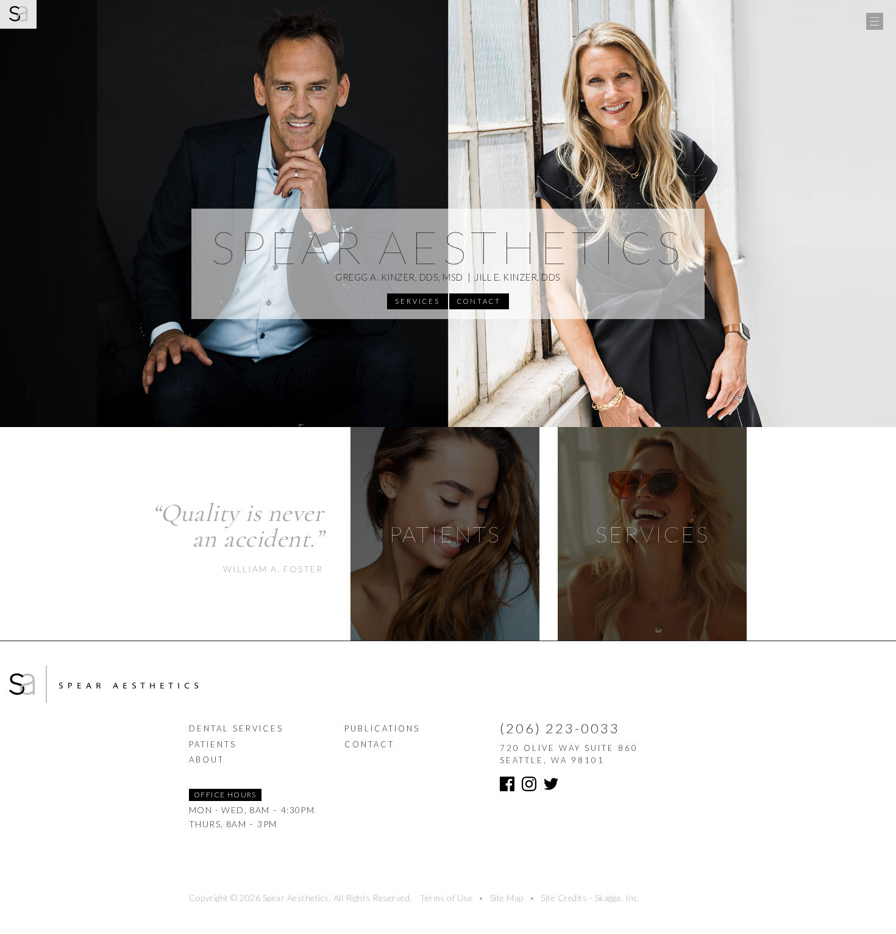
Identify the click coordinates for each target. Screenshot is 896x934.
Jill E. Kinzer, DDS (518, 276)
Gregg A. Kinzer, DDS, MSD (399, 276)
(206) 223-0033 (560, 728)
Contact (369, 744)
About (206, 759)
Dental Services (236, 728)
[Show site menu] (875, 21)
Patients (212, 744)
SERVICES (417, 301)
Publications (382, 728)
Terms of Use (446, 898)
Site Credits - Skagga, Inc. (590, 898)
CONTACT (479, 301)
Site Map (507, 898)
